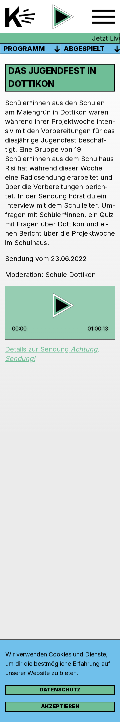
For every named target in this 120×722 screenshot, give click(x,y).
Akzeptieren (60, 706)
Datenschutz (60, 689)
